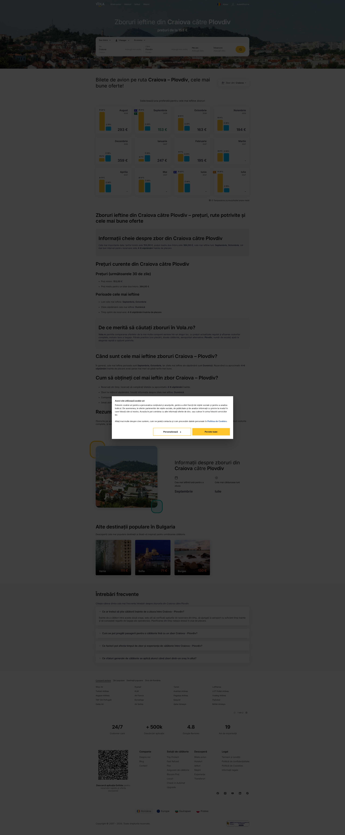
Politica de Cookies (217, 421)
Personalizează (170, 432)
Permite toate (211, 432)
